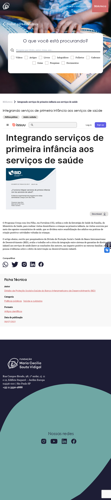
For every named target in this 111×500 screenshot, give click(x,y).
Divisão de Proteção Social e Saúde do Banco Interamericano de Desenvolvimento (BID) (50, 290)
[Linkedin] (64, 441)
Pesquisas (54, 63)
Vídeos (19, 57)
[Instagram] (43, 441)
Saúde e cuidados (32, 301)
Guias (40, 63)
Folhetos (80, 57)
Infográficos (62, 57)
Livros (47, 57)
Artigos (33, 57)
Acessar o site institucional (78, 6)
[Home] (6, 6)
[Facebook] (73, 441)
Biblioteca (100, 6)
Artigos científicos (13, 311)
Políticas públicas (13, 301)
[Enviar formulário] (12, 50)
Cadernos (95, 57)
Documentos (72, 63)
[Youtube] (54, 441)
